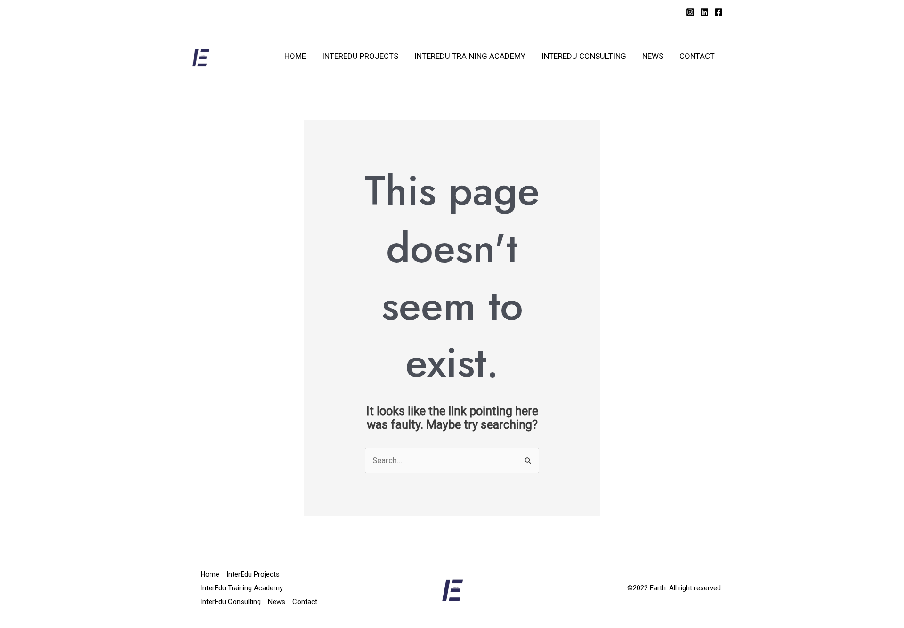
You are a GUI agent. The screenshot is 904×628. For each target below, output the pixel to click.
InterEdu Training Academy (469, 56)
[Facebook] (718, 12)
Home (295, 56)
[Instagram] (690, 12)
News (652, 56)
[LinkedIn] (704, 12)
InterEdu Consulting (583, 56)
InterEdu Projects (360, 56)
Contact (697, 56)
